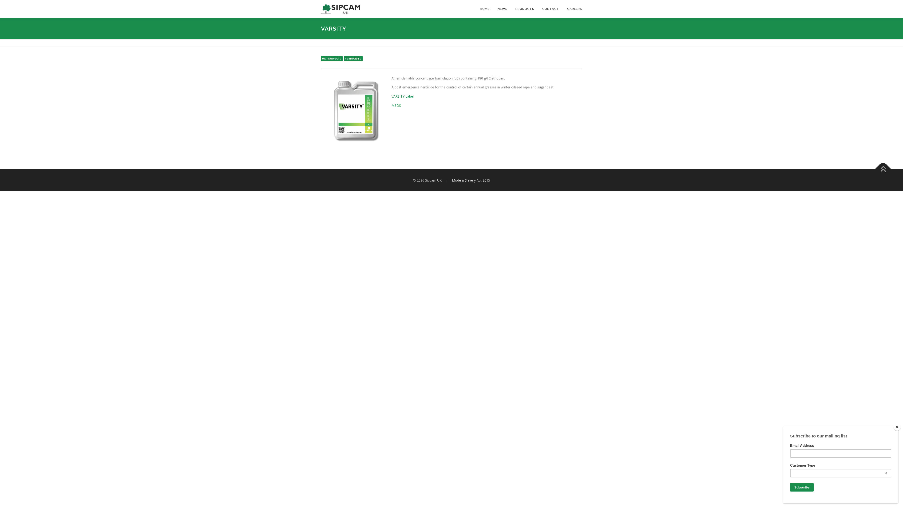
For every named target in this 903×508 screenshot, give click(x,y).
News (502, 9)
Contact (550, 9)
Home (485, 9)
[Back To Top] (883, 169)
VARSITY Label (403, 96)
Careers (574, 9)
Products (524, 9)
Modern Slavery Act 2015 (471, 180)
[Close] (897, 427)
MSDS (396, 105)
